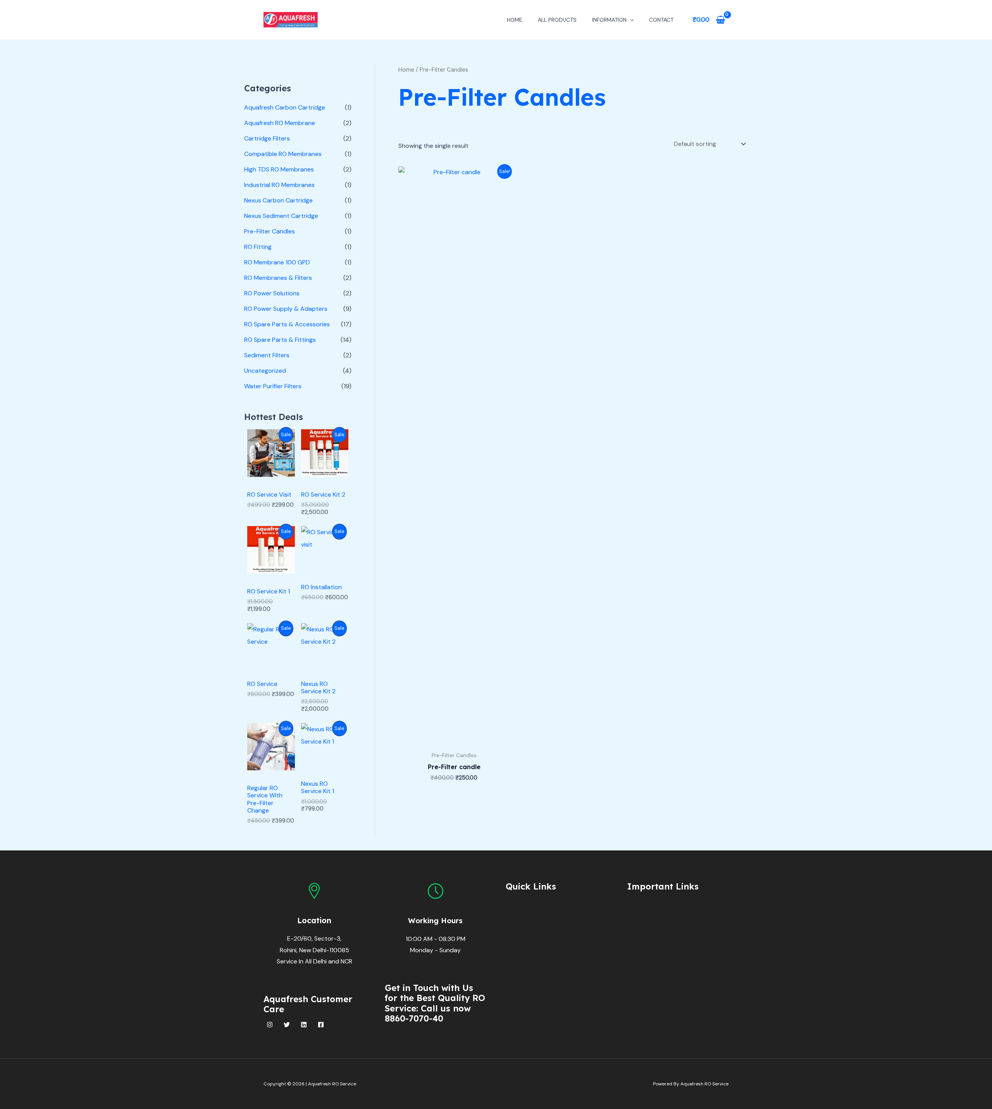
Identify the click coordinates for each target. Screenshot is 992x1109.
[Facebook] (321, 1024)
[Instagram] (270, 1024)
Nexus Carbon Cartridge (278, 200)
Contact (661, 19)
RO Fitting (258, 247)
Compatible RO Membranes (283, 154)
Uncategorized (265, 371)
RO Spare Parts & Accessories (287, 324)
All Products (557, 19)
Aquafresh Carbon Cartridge (284, 107)
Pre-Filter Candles (269, 231)
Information (609, 19)
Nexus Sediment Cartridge (281, 216)
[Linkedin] (304, 1024)
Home (514, 19)
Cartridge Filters (267, 138)
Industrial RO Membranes (279, 185)
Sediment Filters (266, 355)
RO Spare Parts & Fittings (280, 340)
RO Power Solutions (272, 293)
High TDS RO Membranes (279, 169)
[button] (630, 19)
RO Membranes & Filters (278, 278)
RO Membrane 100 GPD (277, 262)
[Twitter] (287, 1024)
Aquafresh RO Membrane (279, 123)
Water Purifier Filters (272, 386)
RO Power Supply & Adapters (285, 309)
